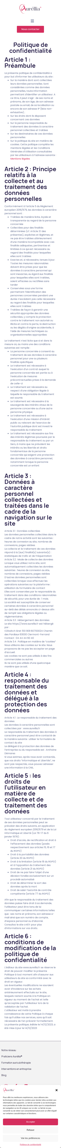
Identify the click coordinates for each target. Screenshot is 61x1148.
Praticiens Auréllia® (11, 1056)
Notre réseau (8, 1050)
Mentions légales (20, 158)
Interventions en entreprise (16, 1069)
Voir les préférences (30, 1138)
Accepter (30, 1121)
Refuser (30, 1130)
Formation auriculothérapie (16, 1062)
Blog (3, 1075)
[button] (56, 1090)
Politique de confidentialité (30, 1145)
